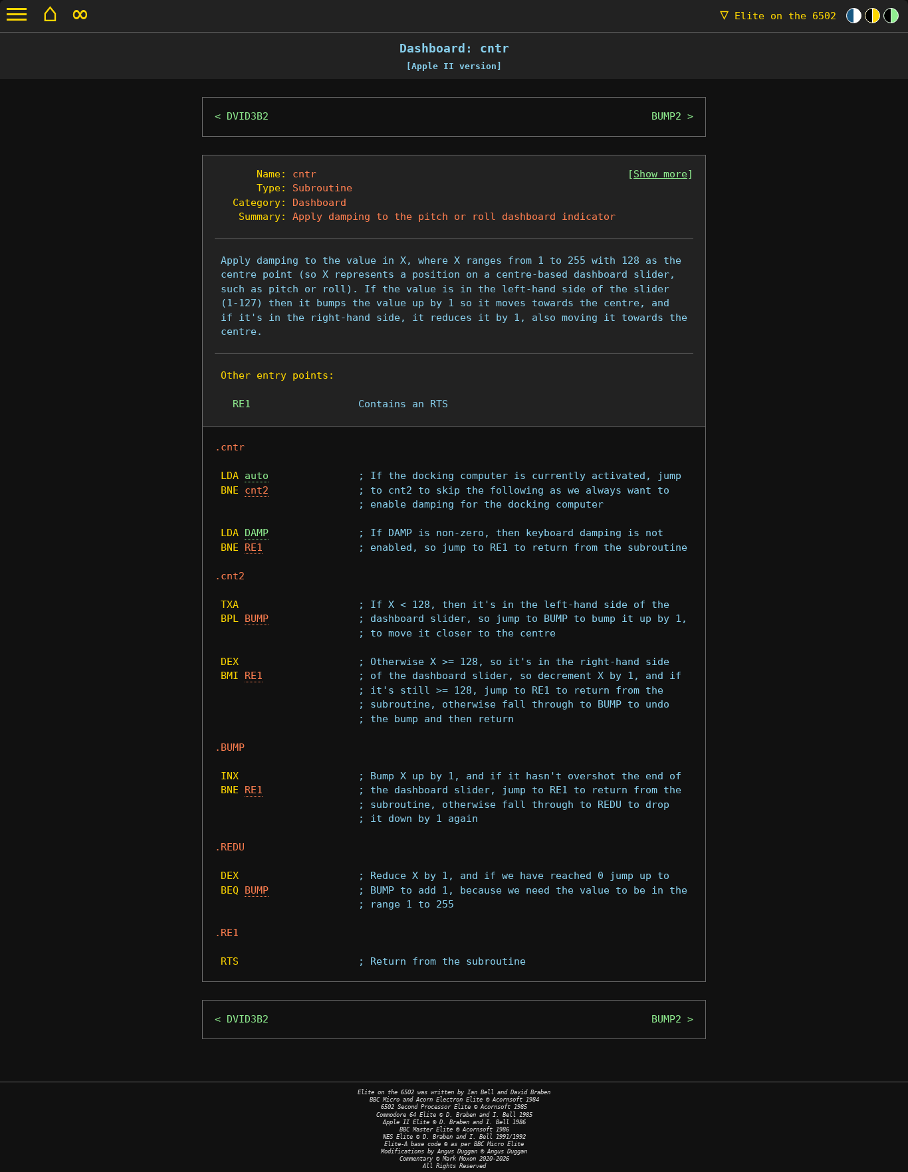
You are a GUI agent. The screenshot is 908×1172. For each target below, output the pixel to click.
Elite (778, 16)
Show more (660, 174)
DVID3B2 (248, 116)
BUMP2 (666, 116)
